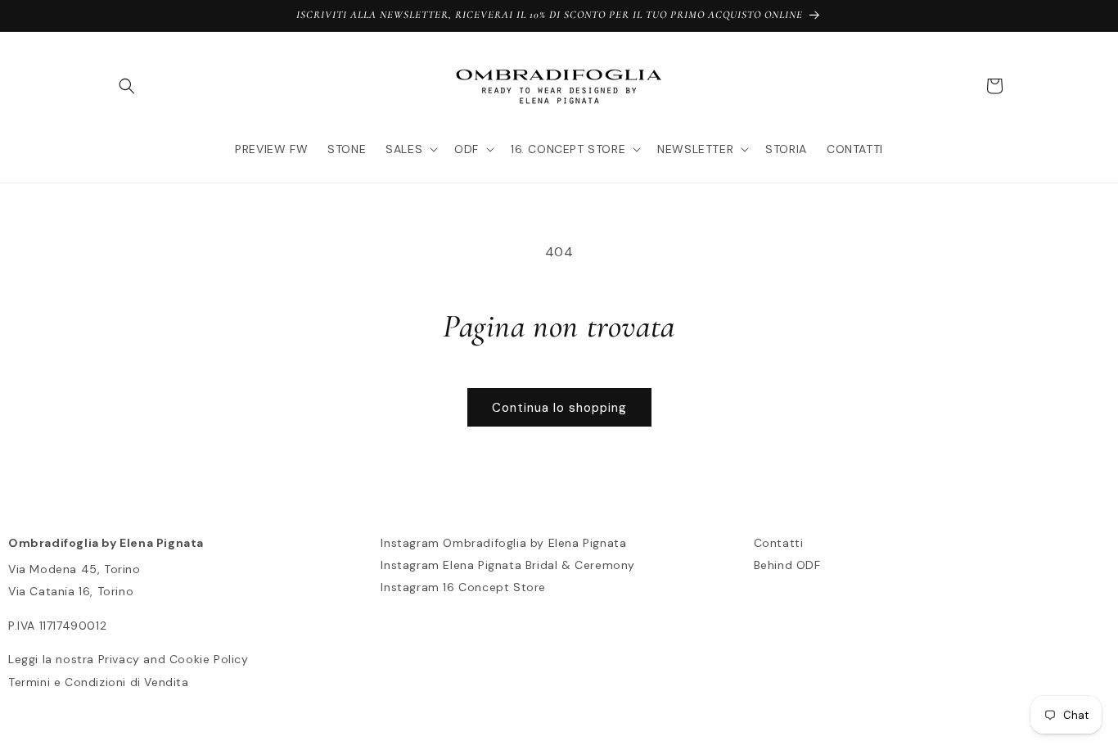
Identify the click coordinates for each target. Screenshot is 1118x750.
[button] (127, 86)
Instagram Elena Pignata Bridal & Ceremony (508, 565)
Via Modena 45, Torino (74, 569)
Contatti (779, 542)
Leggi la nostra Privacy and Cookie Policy (128, 659)
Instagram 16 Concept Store (463, 587)
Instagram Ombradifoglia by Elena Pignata (503, 542)
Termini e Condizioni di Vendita (98, 682)
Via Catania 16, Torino (70, 591)
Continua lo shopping (559, 408)
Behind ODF (787, 565)
